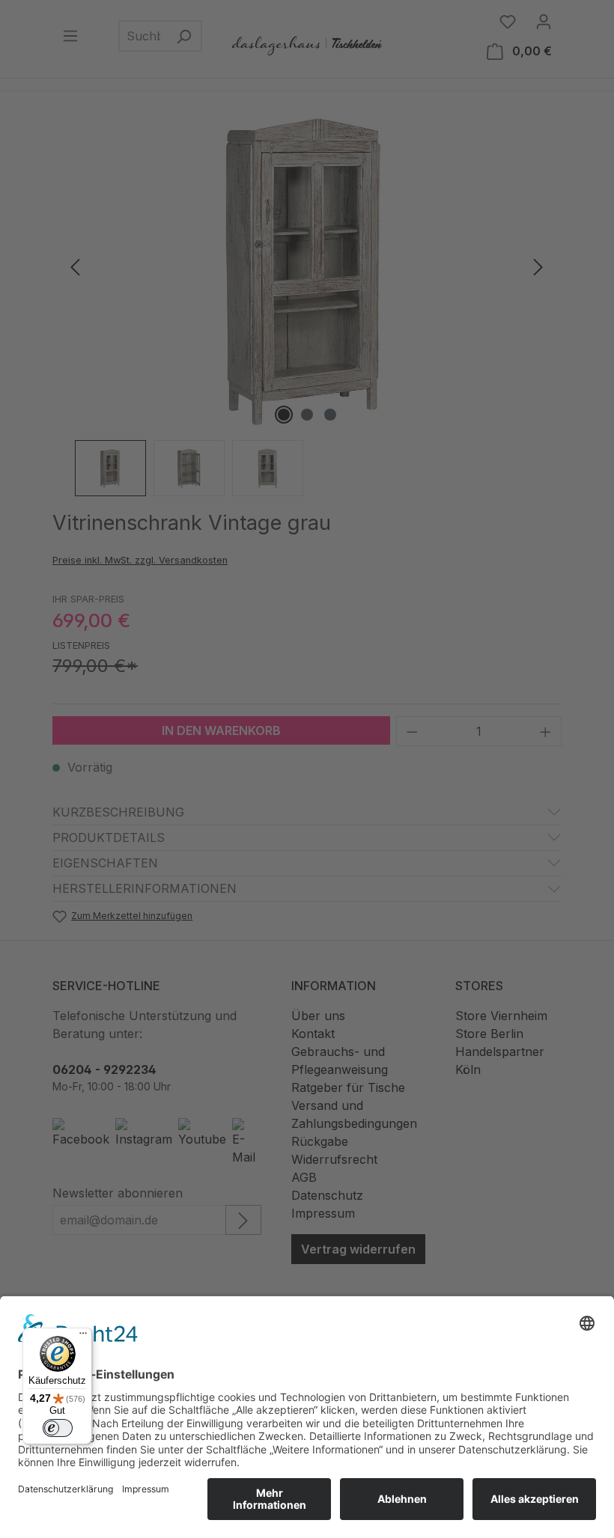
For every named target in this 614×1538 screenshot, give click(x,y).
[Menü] (83, 1337)
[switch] (58, 1428)
